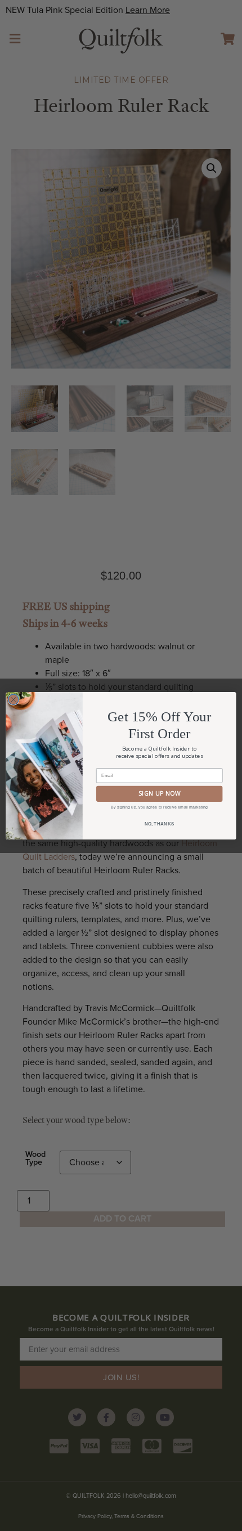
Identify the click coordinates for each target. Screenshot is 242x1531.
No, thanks (159, 823)
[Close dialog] (13, 699)
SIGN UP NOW (159, 793)
